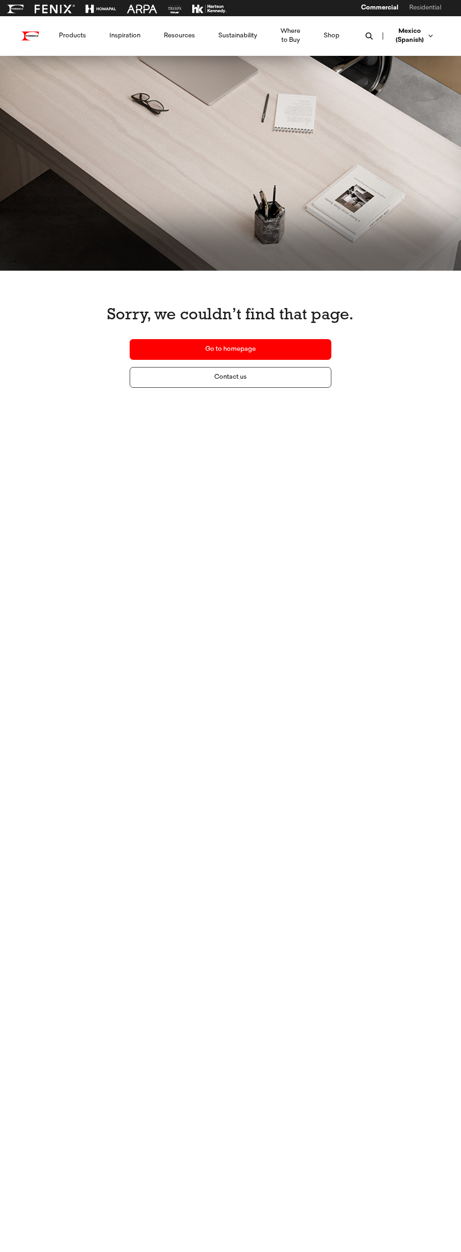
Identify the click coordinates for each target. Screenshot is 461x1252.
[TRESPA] (174, 9)
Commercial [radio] (379, 8)
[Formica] (15, 9)
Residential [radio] (425, 8)
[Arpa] (142, 9)
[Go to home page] (30, 36)
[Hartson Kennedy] (209, 9)
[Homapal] (101, 9)
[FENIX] (55, 9)
